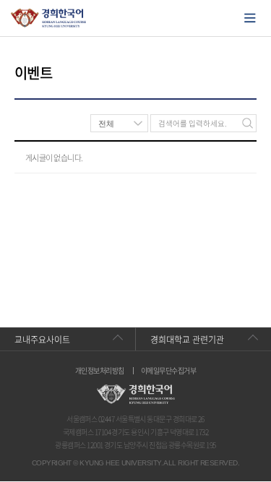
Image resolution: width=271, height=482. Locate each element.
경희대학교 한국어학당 (49, 18)
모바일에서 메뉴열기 (250, 18)
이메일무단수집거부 (168, 370)
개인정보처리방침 (99, 370)
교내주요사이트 (42, 339)
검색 (247, 123)
